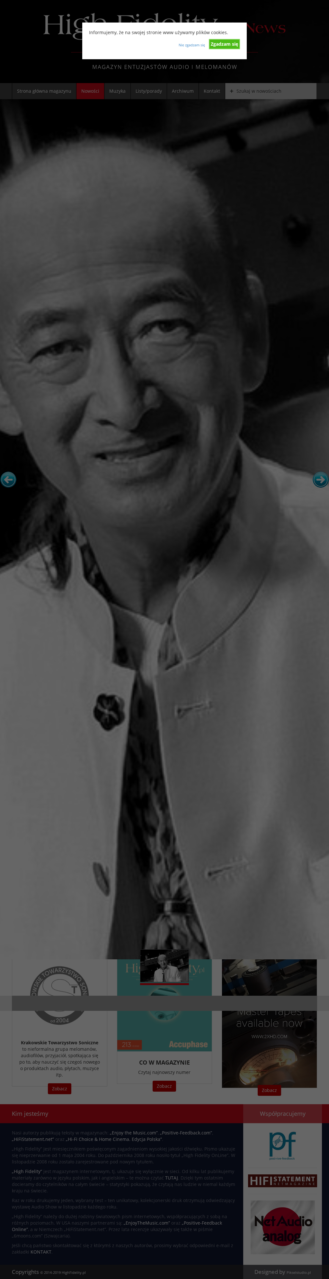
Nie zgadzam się (192, 44)
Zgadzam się (224, 44)
